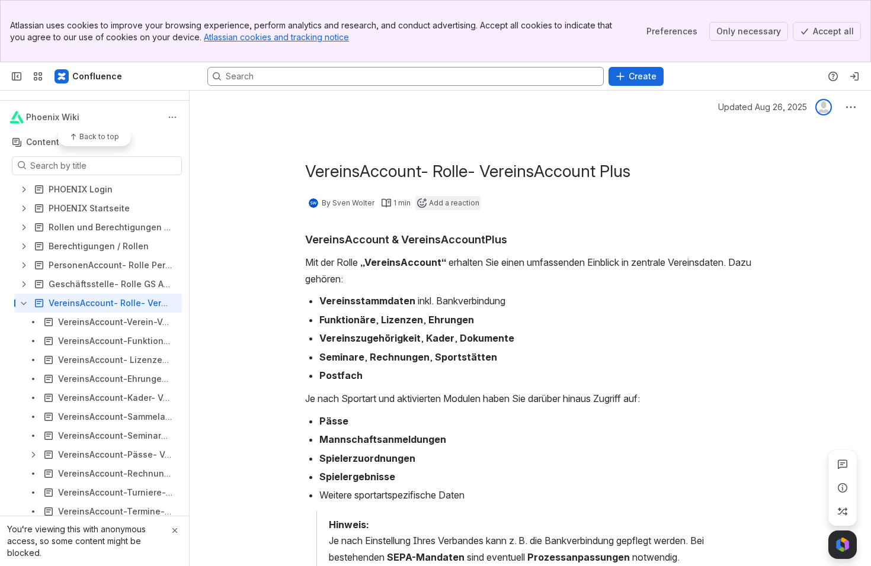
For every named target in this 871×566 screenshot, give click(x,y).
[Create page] (842, 511)
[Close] (175, 530)
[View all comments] (842, 464)
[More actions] (172, 117)
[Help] (833, 76)
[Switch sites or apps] (37, 76)
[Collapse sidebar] (16, 76)
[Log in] (854, 76)
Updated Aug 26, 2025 (762, 107)
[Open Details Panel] (842, 487)
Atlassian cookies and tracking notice (276, 37)
